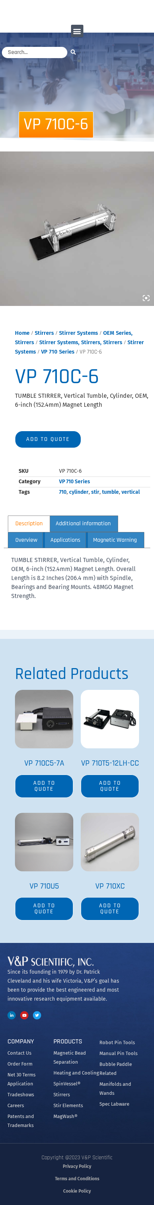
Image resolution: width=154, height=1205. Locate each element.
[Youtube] (24, 1015)
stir (95, 492)
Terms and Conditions (77, 1178)
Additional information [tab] (83, 524)
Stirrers (44, 333)
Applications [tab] (65, 540)
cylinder (79, 492)
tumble (110, 492)
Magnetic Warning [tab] (115, 540)
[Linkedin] (11, 1015)
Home (22, 333)
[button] (77, 31)
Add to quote (48, 439)
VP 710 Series (57, 351)
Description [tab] (29, 524)
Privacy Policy (77, 1166)
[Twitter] (37, 1015)
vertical (130, 492)
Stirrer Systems (78, 333)
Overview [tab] (26, 540)
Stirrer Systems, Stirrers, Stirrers (80, 342)
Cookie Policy (77, 1191)
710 (63, 492)
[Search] (75, 52)
